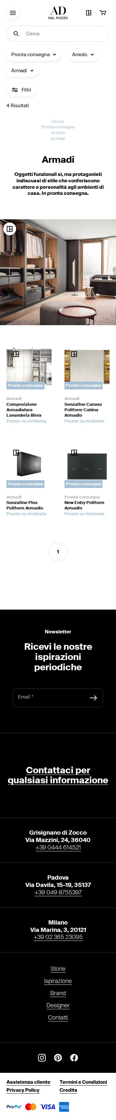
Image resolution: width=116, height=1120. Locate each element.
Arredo (58, 132)
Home (58, 121)
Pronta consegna (58, 127)
